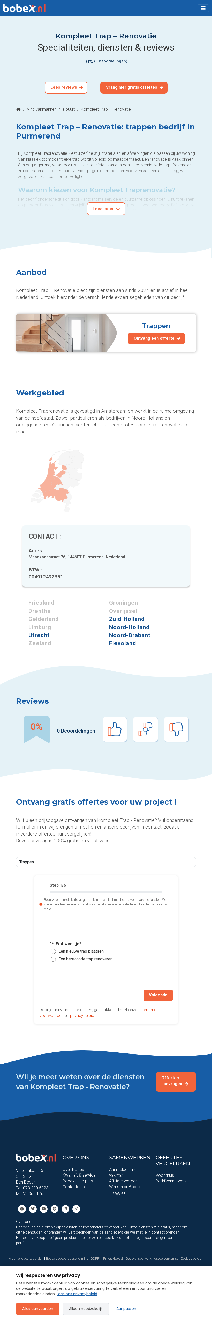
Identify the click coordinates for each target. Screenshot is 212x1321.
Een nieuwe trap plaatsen (81, 951)
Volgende (158, 995)
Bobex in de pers (78, 1181)
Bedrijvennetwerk (171, 1181)
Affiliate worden (123, 1181)
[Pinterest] (54, 1208)
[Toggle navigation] (203, 8)
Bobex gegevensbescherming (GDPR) (73, 1258)
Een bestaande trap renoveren (85, 959)
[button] (203, 8)
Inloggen (117, 1192)
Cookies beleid (191, 1258)
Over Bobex (73, 1169)
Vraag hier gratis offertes (132, 87)
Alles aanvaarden (37, 1308)
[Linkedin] (65, 1208)
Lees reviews (64, 87)
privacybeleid (82, 1015)
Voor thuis (165, 1175)
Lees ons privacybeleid (77, 1293)
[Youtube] (44, 1208)
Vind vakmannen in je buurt (51, 109)
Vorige (51, 995)
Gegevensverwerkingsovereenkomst (152, 1258)
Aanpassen (126, 1308)
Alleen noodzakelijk (86, 1308)
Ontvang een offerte (155, 338)
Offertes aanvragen (172, 1080)
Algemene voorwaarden (26, 1258)
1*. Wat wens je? (66, 943)
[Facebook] (22, 1208)
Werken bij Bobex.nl (127, 1186)
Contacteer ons (77, 1186)
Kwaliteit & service (79, 1175)
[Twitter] (33, 1208)
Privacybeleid (113, 1258)
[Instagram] (76, 1208)
